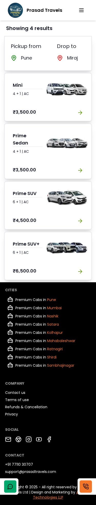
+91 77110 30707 (19, 464)
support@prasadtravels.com (30, 471)
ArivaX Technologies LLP (60, 495)
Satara (53, 324)
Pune (51, 299)
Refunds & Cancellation (26, 407)
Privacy (11, 414)
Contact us (15, 392)
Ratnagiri (55, 349)
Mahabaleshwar (61, 340)
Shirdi (52, 357)
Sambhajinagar (60, 365)
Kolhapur (55, 332)
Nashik (52, 316)
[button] (81, 10)
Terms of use (17, 399)
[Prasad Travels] (15, 10)
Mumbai (54, 307)
